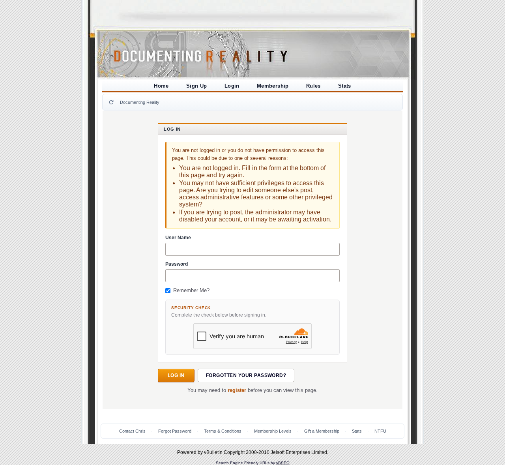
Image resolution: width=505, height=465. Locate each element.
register (237, 390)
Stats (344, 86)
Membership (273, 86)
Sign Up (196, 86)
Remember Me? (191, 290)
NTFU (380, 431)
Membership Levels (273, 431)
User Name (178, 237)
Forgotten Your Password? (246, 375)
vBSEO (283, 463)
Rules (313, 86)
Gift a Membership (321, 431)
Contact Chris (132, 431)
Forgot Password (174, 431)
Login (231, 86)
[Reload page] (111, 102)
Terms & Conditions (222, 431)
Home (161, 86)
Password (176, 264)
